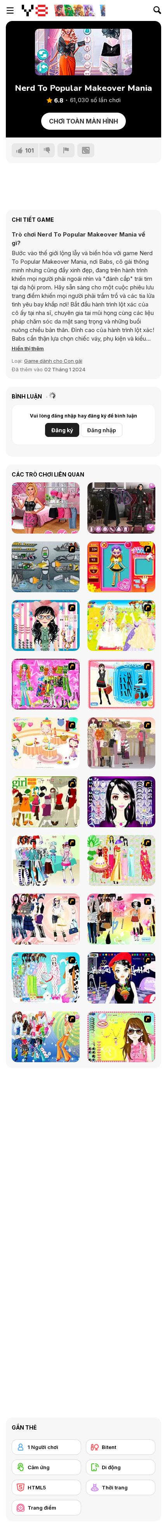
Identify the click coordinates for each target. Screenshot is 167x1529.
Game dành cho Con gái (53, 361)
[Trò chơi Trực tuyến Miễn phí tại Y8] (35, 10)
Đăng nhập (101, 430)
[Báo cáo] (66, 150)
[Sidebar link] (10, 10)
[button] (28, 348)
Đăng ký (62, 430)
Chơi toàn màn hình (83, 121)
